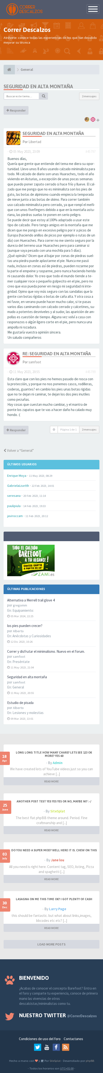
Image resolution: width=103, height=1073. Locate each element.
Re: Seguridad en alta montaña (57, 353)
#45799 (91, 372)
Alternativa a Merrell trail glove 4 (31, 600)
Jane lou (57, 860)
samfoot (35, 362)
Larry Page (57, 909)
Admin (58, 762)
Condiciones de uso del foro (40, 1039)
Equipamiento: (23, 610)
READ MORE (51, 781)
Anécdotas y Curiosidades (31, 636)
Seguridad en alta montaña (27, 677)
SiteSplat (57, 811)
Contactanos (73, 1039)
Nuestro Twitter (58, 1015)
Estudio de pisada (20, 702)
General (18, 687)
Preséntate (21, 661)
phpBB (90, 1061)
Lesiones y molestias (28, 712)
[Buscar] (43, 96)
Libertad (35, 141)
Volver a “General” (20, 450)
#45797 (91, 151)
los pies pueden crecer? (24, 625)
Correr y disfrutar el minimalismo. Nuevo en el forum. (46, 651)
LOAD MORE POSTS (51, 944)
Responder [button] (17, 110)
